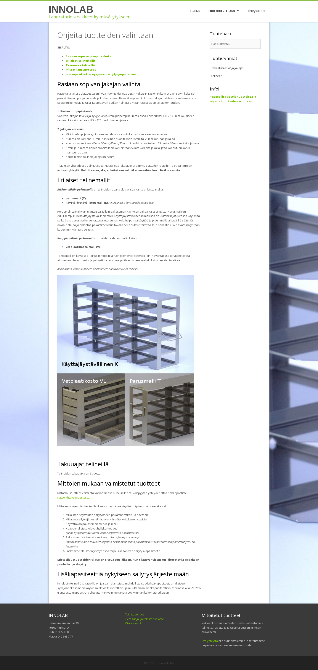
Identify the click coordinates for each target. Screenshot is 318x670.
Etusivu (195, 11)
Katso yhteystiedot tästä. (73, 497)
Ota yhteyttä (133, 623)
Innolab (71, 9)
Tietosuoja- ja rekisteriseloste (144, 619)
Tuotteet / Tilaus (221, 11)
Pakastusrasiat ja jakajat (227, 68)
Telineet (216, 76)
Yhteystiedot (256, 11)
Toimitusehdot (134, 614)
